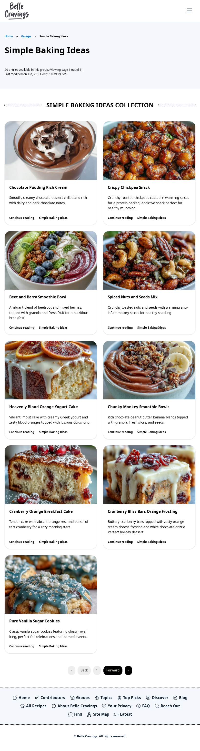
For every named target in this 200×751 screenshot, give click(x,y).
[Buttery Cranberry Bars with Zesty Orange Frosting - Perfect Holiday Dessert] (149, 474)
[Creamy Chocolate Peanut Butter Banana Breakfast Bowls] (149, 370)
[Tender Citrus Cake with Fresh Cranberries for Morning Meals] (51, 474)
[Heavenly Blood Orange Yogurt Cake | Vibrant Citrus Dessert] (51, 370)
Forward (113, 670)
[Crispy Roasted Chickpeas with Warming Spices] (149, 150)
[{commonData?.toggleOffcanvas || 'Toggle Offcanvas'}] (189, 11)
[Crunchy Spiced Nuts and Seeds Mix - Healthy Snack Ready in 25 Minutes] (149, 260)
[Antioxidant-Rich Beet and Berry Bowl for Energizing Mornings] (51, 260)
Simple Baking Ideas (53, 218)
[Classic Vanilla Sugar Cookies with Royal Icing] (51, 584)
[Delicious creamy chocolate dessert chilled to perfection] (51, 150)
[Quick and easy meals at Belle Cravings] (17, 11)
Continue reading (21, 218)
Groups (26, 36)
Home (9, 36)
